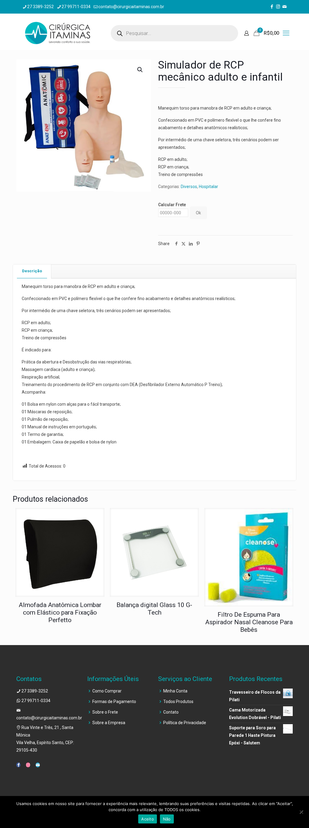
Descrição (32, 271)
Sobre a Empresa (108, 722)
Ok (198, 212)
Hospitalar (208, 186)
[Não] (301, 812)
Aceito (147, 819)
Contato (171, 712)
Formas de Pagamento (114, 701)
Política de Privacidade (184, 722)
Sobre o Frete (105, 712)
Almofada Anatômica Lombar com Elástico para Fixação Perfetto (60, 612)
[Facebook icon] (271, 6)
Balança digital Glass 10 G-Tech (154, 608)
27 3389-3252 (40, 6)
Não (167, 819)
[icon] (284, 6)
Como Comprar (107, 691)
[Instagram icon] (278, 6)
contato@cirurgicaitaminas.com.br (131, 6)
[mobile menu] (286, 33)
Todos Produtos (178, 701)
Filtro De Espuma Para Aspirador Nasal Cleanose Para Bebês (249, 622)
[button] (140, 70)
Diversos (189, 186)
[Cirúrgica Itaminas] (57, 33)
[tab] (32, 271)
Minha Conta (175, 691)
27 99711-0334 (76, 6)
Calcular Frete (172, 204)
